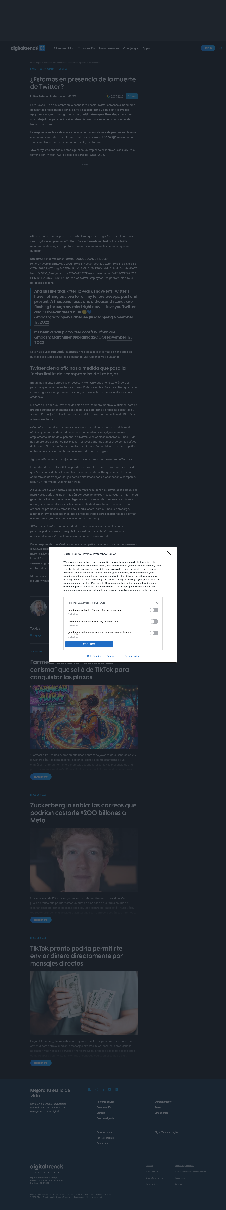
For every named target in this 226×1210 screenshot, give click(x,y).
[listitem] (113, 603)
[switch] (154, 610)
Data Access (113, 656)
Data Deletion (94, 656)
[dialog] (113, 605)
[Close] (170, 554)
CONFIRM (89, 644)
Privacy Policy (132, 656)
